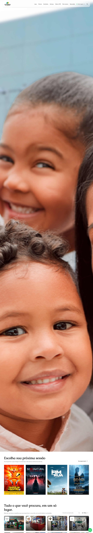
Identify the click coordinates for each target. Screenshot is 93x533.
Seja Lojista (72, 4)
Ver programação (82, 462)
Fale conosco (65, 4)
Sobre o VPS (58, 4)
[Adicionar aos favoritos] (22, 519)
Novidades (45, 4)
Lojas (35, 4)
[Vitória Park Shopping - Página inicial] (7, 4)
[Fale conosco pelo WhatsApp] (90, 530)
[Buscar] (87, 4)
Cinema (40, 4)
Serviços (52, 4)
